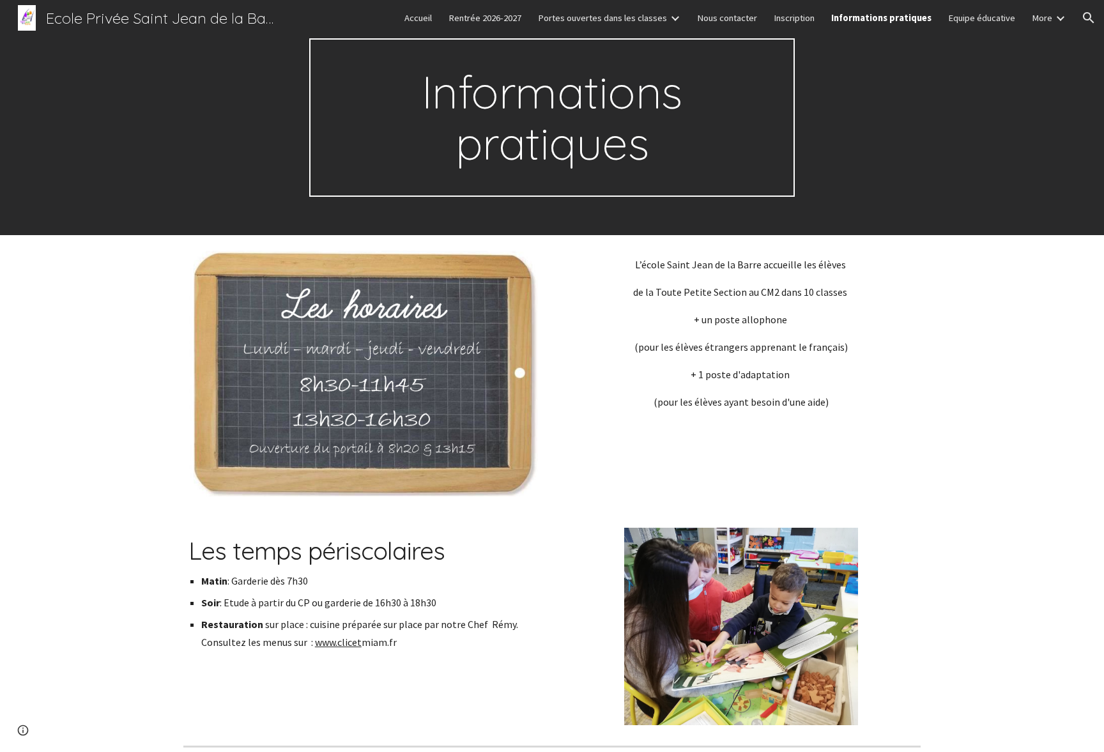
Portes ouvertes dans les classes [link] (602, 18)
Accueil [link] (418, 18)
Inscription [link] (794, 18)
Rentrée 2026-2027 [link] (484, 18)
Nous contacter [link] (727, 18)
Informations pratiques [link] (881, 18)
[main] (552, 117)
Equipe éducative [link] (981, 18)
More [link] (1042, 18)
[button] (1088, 18)
